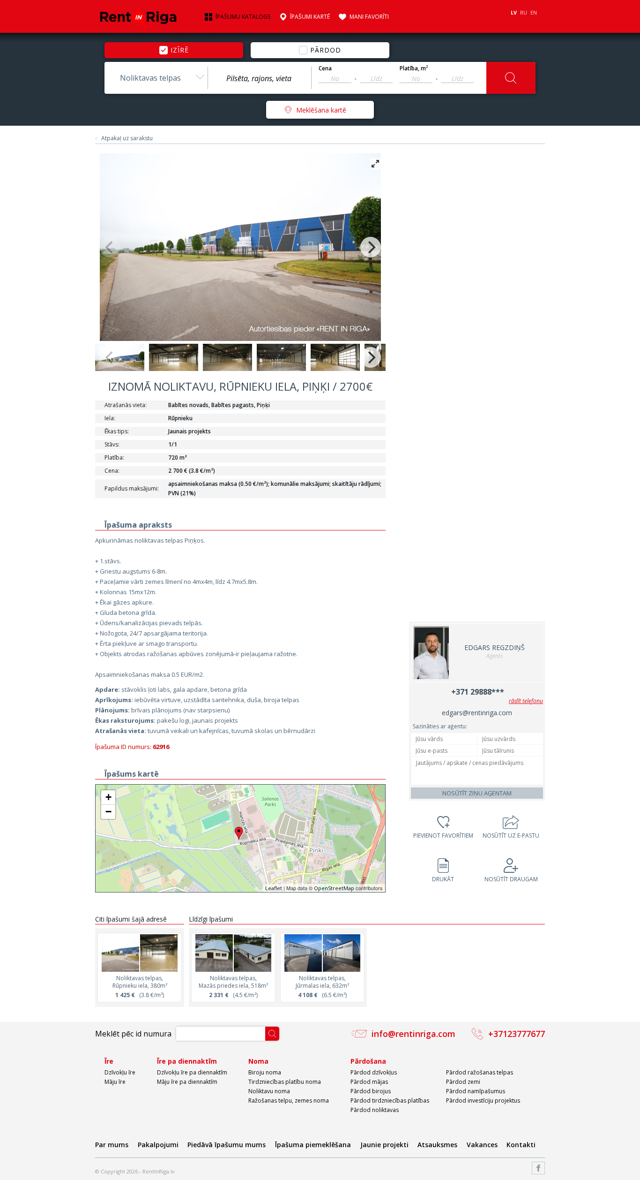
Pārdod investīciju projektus (483, 1100)
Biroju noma (264, 1072)
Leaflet (273, 888)
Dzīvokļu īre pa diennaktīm (192, 1072)
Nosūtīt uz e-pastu (511, 836)
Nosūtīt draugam (511, 879)
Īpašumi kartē (310, 17)
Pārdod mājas (369, 1082)
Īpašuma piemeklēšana (313, 1144)
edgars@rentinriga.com (477, 712)
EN (533, 12)
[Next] (370, 247)
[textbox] (259, 78)
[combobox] (156, 78)
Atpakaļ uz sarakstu (127, 138)
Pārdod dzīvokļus (373, 1072)
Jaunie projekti (384, 1144)
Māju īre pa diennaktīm (187, 1082)
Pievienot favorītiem (443, 836)
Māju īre (115, 1082)
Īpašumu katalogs (243, 17)
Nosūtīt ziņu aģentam (477, 793)
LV (514, 12)
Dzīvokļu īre (119, 1072)
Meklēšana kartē (321, 110)
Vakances (482, 1144)
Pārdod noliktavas (374, 1110)
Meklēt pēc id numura (133, 1034)
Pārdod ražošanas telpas (479, 1072)
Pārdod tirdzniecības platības (389, 1100)
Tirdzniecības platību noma (284, 1082)
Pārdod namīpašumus (475, 1091)
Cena (325, 68)
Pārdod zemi (463, 1082)
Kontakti (521, 1144)
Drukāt (443, 879)
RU (523, 12)
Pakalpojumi (158, 1144)
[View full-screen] (375, 163)
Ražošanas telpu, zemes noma (288, 1100)
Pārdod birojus (370, 1091)
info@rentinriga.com (413, 1033)
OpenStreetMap (334, 888)
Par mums (111, 1144)
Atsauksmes (437, 1144)
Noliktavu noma (269, 1091)
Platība (414, 68)
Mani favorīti (369, 17)
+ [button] (108, 797)
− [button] (108, 811)
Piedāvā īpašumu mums (226, 1144)
